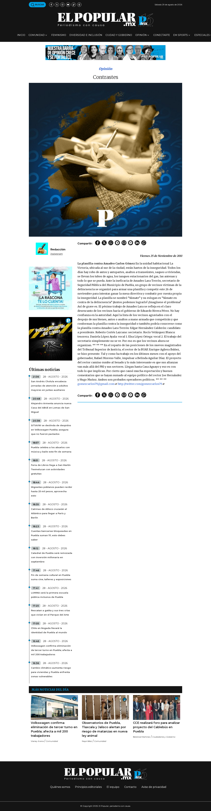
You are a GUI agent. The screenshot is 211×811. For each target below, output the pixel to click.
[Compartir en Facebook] (97, 242)
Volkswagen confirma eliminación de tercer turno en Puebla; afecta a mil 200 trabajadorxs (51, 650)
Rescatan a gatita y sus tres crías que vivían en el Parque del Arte (50, 612)
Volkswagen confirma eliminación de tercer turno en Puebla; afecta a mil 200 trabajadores (54, 729)
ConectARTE (161, 35)
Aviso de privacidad (153, 787)
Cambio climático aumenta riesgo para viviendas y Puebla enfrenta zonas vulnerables (51, 672)
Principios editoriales (88, 787)
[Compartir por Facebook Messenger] (130, 242)
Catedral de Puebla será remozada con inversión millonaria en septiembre (51, 557)
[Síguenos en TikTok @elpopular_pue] (74, 4)
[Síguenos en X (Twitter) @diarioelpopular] (57, 4)
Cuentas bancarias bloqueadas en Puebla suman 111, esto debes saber (51, 535)
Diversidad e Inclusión (85, 35)
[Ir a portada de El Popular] (105, 19)
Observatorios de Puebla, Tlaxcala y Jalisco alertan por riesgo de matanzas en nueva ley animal (104, 729)
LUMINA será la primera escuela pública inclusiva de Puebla (49, 594)
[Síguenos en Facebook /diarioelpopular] (51, 4)
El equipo (113, 787)
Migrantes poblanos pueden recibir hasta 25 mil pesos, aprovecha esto (51, 491)
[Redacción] (42, 248)
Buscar (39, 4)
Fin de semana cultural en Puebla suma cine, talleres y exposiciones (51, 577)
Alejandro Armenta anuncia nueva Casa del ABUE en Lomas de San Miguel (51, 407)
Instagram (56, 253)
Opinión (141, 35)
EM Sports (180, 35)
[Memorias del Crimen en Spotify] (50, 338)
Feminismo (58, 35)
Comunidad (37, 35)
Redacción (57, 249)
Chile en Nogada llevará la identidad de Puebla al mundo (49, 630)
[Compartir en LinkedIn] (137, 242)
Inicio (21, 35)
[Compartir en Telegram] (117, 242)
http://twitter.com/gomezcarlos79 (140, 383)
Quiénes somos (60, 787)
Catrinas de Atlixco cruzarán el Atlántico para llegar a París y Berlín (49, 513)
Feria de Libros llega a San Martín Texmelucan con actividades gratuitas (51, 469)
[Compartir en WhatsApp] (110, 242)
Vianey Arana (37, 741)
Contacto (130, 787)
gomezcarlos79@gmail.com (96, 383)
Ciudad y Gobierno (119, 35)
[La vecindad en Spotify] (50, 288)
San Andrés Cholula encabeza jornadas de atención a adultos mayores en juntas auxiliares (49, 385)
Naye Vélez (87, 741)
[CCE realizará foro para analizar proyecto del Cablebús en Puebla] (156, 707)
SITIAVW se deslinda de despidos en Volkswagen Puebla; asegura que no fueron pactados (51, 429)
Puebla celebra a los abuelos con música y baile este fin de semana (51, 449)
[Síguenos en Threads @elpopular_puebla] (79, 4)
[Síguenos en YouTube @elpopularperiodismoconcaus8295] (68, 4)
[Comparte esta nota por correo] (124, 242)
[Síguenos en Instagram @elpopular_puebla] (62, 4)
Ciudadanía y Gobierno (163, 737)
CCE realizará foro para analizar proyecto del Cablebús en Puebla (156, 727)
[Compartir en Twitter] (104, 242)
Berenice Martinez (141, 737)
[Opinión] (105, 52)
